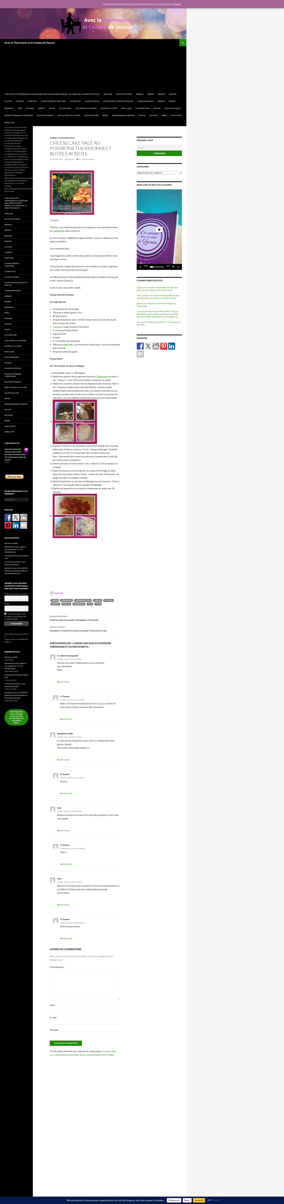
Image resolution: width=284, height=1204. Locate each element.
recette (55, 604)
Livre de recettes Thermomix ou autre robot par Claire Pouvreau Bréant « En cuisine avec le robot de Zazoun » (52, 94)
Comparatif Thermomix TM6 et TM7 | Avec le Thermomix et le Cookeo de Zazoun (157, 312)
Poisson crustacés (172, 108)
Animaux (139, 94)
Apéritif (150, 94)
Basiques (161, 94)
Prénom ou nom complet (15, 594)
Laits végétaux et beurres (86, 108)
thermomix (79, 604)
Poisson (157, 108)
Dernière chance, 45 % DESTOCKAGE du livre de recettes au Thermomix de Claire (16, 571)
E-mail (54, 1017)
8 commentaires (86, 159)
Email (7, 604)
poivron (58, 326)
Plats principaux (142, 108)
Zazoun (70, 159)
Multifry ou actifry (109, 108)
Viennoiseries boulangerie (123, 115)
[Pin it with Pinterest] (163, 346)
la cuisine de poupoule (67, 655)
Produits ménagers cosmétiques (18, 115)
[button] (159, 229)
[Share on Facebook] (140, 346)
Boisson (172, 94)
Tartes (105, 115)
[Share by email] (140, 354)
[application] (159, 229)
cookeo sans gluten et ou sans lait (118, 101)
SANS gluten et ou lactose (69, 115)
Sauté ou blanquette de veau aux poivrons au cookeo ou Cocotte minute (157, 288)
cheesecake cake (83, 600)
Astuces (142, 115)
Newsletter (9, 122)
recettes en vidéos (124, 94)
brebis (65, 344)
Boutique (153, 115)
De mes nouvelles (11, 543)
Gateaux (41, 108)
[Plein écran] (178, 266)
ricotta (66, 604)
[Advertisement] (94, 68)
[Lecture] (140, 266)
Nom (53, 1005)
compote (20, 101)
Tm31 (98, 604)
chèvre (98, 600)
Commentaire (57, 967)
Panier (164, 115)
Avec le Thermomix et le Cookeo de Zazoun (29, 42)
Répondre (64, 682)
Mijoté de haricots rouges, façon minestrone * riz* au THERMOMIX (15, 549)
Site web (54, 1029)
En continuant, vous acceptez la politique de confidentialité (15, 616)
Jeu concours (65, 108)
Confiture (32, 101)
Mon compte (176, 115)
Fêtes (20, 108)
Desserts (161, 101)
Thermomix (102, 376)
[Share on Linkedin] (171, 346)
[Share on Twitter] (148, 346)
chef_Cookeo (143, 295)
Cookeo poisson (91, 101)
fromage (30, 108)
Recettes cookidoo (45, 115)
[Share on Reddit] (155, 346)
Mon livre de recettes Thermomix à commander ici (158, 315)
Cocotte (8, 101)
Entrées (172, 101)
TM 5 (90, 604)
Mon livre (108, 94)
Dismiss (177, 4)
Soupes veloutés (91, 115)
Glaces (52, 108)
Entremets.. (9, 108)
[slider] (157, 267)
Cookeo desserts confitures (53, 101)
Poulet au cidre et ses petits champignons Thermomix (74, 618)
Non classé (126, 108)
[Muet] (173, 266)
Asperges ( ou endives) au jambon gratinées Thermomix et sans (78, 629)
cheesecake (58, 230)
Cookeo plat (75, 101)
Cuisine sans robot (145, 101)
